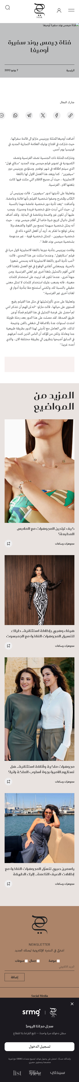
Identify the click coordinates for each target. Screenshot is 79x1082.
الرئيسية (70, 70)
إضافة (14, 977)
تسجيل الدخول (39, 1046)
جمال (33, 960)
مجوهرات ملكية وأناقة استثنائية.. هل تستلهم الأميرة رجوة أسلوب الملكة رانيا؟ (41, 769)
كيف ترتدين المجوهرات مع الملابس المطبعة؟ (45, 531)
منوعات (20, 960)
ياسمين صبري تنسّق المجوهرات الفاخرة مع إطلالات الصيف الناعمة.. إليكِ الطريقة (39, 871)
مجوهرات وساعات (64, 543)
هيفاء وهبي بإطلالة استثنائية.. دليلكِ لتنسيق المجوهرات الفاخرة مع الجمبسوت (40, 633)
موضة (53, 960)
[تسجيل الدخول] (59, 10)
